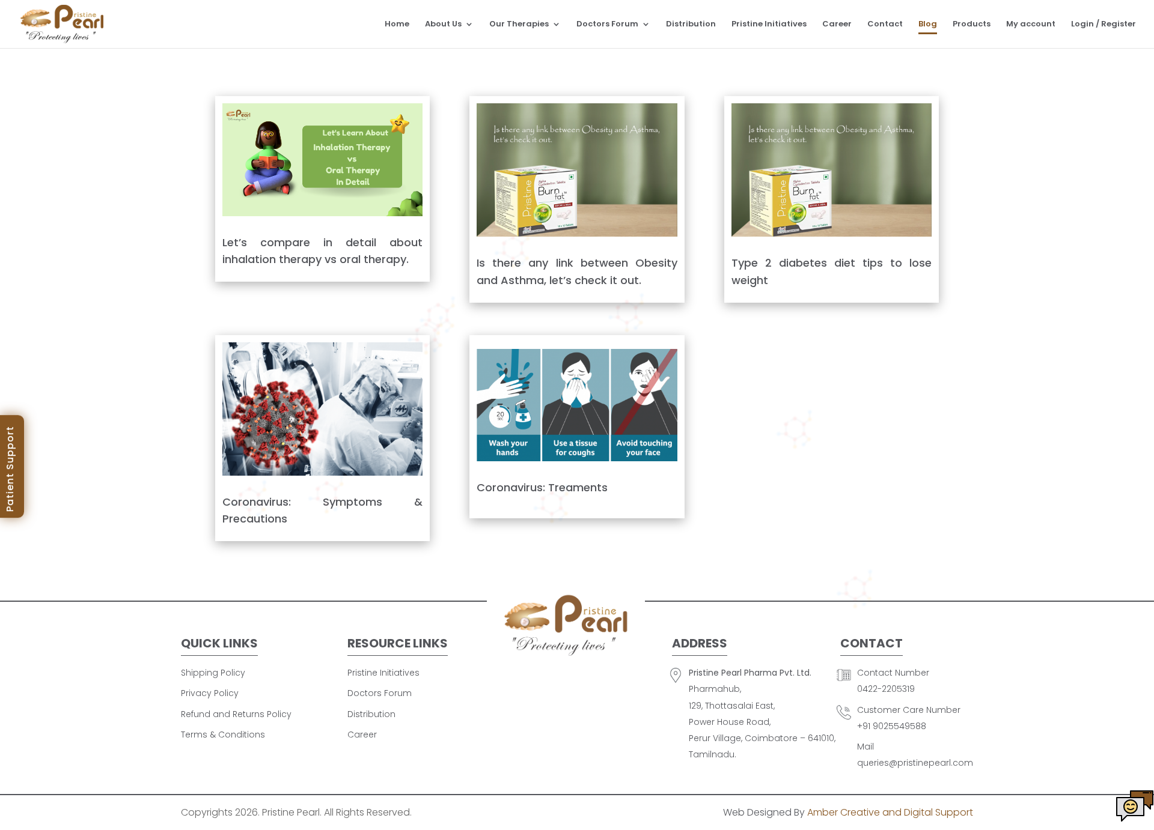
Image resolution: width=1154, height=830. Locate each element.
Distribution (691, 24)
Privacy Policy (210, 693)
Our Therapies (519, 24)
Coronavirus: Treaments (542, 487)
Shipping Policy (213, 673)
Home (397, 24)
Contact (885, 24)
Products (972, 24)
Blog (927, 24)
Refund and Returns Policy (236, 714)
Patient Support (10, 469)
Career (837, 24)
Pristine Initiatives (769, 24)
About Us (443, 24)
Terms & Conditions (223, 735)
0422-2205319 (886, 689)
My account (1030, 24)
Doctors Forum (607, 24)
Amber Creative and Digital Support (890, 812)
